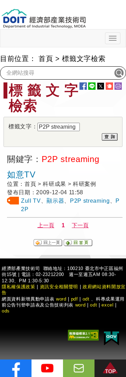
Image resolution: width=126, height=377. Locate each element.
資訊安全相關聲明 (59, 286)
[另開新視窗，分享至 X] (100, 86)
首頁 (45, 58)
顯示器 (55, 201)
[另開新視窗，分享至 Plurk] (109, 86)
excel (107, 305)
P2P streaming (90, 201)
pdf (74, 299)
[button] (110, 368)
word (80, 305)
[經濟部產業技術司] (43, 14)
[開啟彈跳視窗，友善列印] (118, 86)
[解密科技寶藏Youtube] (47, 368)
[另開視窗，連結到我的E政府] (111, 337)
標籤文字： (22, 126)
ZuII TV (31, 201)
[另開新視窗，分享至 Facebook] (83, 86)
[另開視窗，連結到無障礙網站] (83, 335)
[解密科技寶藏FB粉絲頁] (15, 368)
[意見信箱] (78, 368)
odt (86, 299)
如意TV (21, 174)
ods (6, 311)
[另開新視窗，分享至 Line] (92, 86)
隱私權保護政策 (18, 286)
